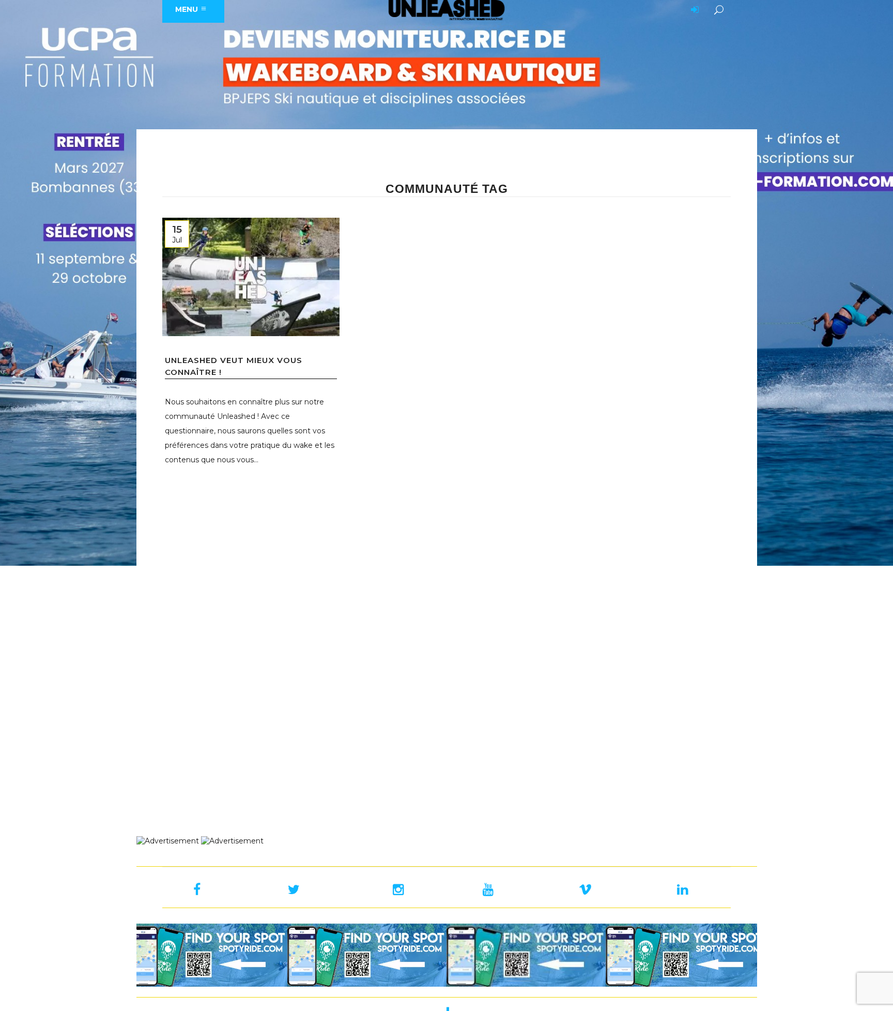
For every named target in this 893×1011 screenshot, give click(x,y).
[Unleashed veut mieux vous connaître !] (251, 277)
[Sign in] (693, 10)
